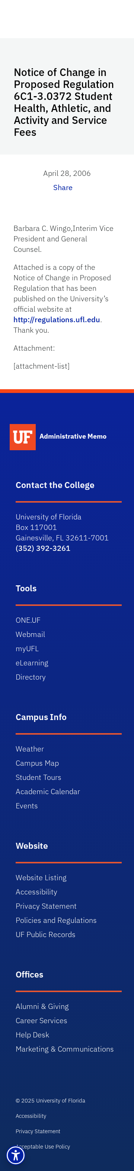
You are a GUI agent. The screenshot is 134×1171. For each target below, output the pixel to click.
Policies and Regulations (56, 920)
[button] (15, 1155)
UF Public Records (46, 934)
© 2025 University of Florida (50, 1100)
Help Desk (32, 1035)
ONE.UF (28, 620)
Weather (30, 749)
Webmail (30, 634)
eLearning (32, 663)
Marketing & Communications (65, 1049)
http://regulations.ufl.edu (56, 319)
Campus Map (37, 763)
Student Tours (38, 777)
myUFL (27, 648)
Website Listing (41, 877)
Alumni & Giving (42, 1006)
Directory (31, 677)
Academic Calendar (48, 791)
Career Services (41, 1020)
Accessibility (36, 892)
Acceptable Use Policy (43, 1146)
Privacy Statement (46, 906)
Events (27, 806)
